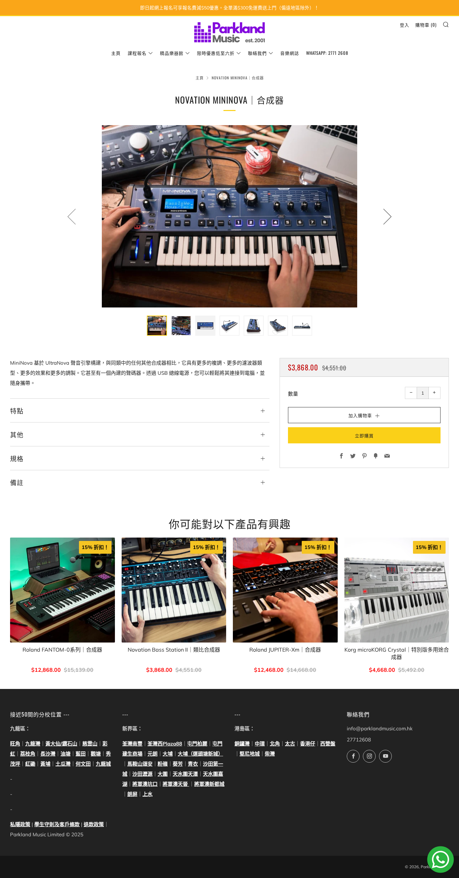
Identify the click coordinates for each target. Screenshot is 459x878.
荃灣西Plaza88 (165, 743)
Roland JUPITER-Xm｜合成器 (285, 649)
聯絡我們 (257, 52)
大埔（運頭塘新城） (200, 754)
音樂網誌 (289, 52)
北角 (275, 743)
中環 (260, 743)
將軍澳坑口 (145, 784)
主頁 (116, 52)
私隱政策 (20, 824)
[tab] (157, 326)
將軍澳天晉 (176, 784)
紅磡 (30, 764)
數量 (293, 393)
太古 (290, 743)
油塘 (65, 754)
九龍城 (103, 764)
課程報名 (137, 52)
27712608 (359, 739)
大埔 (168, 754)
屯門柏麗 (197, 743)
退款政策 (94, 824)
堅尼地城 (250, 754)
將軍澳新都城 (209, 784)
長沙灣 (47, 754)
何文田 (83, 764)
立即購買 (364, 435)
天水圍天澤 (185, 774)
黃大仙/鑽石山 (61, 743)
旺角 (15, 743)
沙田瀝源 (142, 774)
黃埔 (45, 764)
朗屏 (132, 794)
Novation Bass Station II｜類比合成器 (174, 649)
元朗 (153, 754)
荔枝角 (27, 754)
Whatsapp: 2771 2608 (327, 52)
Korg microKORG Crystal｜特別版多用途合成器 (396, 653)
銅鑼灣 (242, 743)
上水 (147, 794)
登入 (404, 24)
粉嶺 (163, 764)
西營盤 (327, 743)
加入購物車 (173, 670)
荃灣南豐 (132, 743)
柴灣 (270, 754)
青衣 (193, 764)
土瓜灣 (63, 764)
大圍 (163, 774)
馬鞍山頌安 (140, 764)
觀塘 (96, 754)
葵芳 (178, 764)
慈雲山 (89, 743)
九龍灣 (32, 743)
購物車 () (425, 24)
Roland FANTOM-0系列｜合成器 (62, 649)
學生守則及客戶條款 (57, 824)
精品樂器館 (171, 52)
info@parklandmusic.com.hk (380, 728)
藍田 (81, 754)
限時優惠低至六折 (216, 52)
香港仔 (307, 743)
